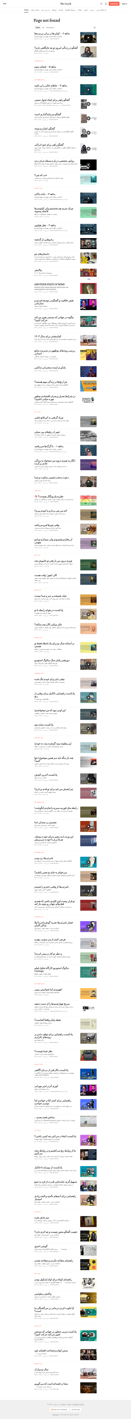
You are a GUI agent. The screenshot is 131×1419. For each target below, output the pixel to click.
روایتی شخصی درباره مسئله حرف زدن (54, 160)
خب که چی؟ (40, 175)
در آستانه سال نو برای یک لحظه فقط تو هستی (54, 645)
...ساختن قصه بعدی (44, 1117)
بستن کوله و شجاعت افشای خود (51, 1350)
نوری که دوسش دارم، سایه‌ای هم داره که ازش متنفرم (51, 764)
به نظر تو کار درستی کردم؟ (48, 953)
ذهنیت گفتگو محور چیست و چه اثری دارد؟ (55, 1231)
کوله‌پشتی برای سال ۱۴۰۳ (47, 336)
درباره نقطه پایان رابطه (41, 1089)
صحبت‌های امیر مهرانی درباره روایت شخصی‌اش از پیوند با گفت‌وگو (55, 164)
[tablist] (44, 27)
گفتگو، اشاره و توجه (44, 128)
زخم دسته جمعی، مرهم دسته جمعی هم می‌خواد (49, 514)
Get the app (75, 1409)
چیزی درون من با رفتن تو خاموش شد (53, 560)
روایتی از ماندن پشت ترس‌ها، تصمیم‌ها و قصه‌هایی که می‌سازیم (54, 1120)
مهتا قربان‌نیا (45, 53)
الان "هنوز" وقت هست (45, 575)
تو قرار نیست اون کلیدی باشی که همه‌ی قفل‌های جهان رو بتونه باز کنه (54, 902)
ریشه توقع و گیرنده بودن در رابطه (45, 792)
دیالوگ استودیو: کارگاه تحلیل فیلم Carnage (51, 969)
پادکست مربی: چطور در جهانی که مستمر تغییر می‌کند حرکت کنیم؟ (55, 1333)
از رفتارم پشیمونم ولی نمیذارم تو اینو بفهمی (53, 541)
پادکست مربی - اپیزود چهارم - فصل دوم (47, 1263)
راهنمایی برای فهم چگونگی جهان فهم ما (47, 1139)
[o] (88, 38)
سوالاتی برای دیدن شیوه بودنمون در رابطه (48, 649)
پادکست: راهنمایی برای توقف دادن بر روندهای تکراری (53, 1036)
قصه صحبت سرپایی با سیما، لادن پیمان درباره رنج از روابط (53, 1156)
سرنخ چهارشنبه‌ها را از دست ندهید (52, 1003)
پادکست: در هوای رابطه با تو (48, 610)
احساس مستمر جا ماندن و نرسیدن (45, 842)
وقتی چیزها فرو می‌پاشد (46, 525)
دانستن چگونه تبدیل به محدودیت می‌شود (47, 1297)
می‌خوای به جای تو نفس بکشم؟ (50, 872)
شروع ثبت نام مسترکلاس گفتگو (44, 51)
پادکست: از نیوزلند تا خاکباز (48, 1167)
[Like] (35, 74)
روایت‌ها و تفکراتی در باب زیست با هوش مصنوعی (50, 728)
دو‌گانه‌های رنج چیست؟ (41, 699)
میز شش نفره (41, 1217)
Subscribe (114, 4)
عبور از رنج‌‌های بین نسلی (47, 432)
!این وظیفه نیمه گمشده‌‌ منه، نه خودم (52, 743)
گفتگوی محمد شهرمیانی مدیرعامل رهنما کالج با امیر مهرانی (53, 402)
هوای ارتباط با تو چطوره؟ (42, 613)
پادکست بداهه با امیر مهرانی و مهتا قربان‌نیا (48, 36)
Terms (69, 1404)
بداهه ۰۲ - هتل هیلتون (45, 225)
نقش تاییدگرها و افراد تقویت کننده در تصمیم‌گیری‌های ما (52, 957)
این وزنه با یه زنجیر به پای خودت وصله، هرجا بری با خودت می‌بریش (53, 838)
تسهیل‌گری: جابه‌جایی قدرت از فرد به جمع (55, 1181)
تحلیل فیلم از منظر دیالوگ (42, 974)
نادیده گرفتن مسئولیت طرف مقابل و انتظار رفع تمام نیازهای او (54, 875)
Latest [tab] (38, 27)
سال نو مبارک (41, 1369)
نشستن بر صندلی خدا (45, 822)
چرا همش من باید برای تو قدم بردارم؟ (53, 789)
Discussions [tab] (50, 27)
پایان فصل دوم (39, 1040)
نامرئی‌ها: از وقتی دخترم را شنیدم (51, 886)
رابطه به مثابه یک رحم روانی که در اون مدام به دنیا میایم (52, 599)
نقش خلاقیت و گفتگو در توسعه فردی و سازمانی (54, 302)
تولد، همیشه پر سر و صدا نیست (50, 595)
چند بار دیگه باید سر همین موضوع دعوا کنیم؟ (53, 759)
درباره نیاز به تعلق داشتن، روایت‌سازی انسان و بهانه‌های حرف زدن (55, 1170)
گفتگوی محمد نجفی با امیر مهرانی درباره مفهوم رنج (51, 385)
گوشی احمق (40, 1246)
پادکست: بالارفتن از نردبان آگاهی (51, 1070)
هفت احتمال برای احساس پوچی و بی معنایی (48, 178)
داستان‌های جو (41, 254)
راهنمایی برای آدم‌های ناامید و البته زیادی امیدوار (55, 1197)
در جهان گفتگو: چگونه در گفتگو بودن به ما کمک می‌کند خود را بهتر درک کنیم (55, 149)
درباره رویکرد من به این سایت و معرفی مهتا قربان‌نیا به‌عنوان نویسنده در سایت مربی (53, 1008)
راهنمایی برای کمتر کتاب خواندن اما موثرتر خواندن (52, 1102)
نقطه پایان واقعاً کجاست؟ (47, 1020)
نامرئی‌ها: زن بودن (43, 858)
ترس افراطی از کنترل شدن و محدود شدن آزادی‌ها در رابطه (53, 942)
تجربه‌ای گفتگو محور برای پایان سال (45, 663)
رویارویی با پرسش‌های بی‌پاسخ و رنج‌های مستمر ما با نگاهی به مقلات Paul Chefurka (54, 1074)
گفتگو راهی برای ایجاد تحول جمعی (52, 100)
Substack (55, 1415)
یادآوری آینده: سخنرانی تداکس (50, 367)
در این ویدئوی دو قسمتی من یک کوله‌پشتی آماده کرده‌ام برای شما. (55, 339)
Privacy (63, 1404)
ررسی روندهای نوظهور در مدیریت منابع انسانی (54, 352)
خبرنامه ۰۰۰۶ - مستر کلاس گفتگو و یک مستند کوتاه (50, 1249)
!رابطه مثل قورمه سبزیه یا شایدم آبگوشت (56, 808)
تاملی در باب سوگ (40, 778)
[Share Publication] (106, 4)
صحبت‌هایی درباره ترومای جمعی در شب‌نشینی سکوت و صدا (53, 242)
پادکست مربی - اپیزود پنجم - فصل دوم (46, 1235)
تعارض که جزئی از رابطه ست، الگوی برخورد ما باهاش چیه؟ (53, 811)
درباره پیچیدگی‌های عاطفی (43, 1023)
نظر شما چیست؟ (43, 1051)
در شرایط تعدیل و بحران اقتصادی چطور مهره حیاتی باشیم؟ (54, 397)
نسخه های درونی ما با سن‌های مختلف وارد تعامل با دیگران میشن (55, 627)
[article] (65, 37)
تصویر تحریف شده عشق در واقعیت (45, 713)
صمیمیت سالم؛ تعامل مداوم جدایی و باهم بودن (49, 682)
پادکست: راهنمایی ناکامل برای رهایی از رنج (54, 695)
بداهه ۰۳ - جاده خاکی (44, 194)
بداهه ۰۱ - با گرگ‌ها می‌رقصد (48, 446)
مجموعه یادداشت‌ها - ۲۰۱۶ (43, 273)
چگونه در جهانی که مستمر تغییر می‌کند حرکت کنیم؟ (54, 319)
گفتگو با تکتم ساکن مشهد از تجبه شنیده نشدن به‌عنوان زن (53, 861)
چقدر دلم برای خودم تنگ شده (49, 679)
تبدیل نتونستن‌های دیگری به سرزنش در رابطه (48, 746)
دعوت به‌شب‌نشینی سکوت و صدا (51, 477)
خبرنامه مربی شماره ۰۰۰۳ (42, 1387)
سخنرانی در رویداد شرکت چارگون (45, 356)
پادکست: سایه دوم (43, 724)
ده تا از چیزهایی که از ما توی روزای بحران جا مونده (50, 466)
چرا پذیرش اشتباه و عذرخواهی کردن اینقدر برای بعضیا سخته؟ (54, 545)
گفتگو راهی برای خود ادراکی (49, 144)
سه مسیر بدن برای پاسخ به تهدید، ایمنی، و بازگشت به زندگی (53, 499)
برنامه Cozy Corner (40, 306)
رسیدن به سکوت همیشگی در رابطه (45, 214)
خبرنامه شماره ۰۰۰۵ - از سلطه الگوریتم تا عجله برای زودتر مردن (55, 1282)
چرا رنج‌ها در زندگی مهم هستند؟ (50, 381)
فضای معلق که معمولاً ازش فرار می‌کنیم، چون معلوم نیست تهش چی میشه (55, 579)
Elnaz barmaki (47, 105)
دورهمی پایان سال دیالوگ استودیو (51, 660)
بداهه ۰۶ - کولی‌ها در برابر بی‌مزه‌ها (52, 33)
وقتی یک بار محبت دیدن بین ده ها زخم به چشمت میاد (51, 420)
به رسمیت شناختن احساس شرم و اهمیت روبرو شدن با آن (53, 907)
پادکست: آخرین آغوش (45, 774)
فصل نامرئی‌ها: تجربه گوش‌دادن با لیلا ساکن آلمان (53, 924)
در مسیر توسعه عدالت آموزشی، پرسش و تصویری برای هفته (53, 1185)
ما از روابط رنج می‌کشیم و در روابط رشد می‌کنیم (55, 1152)
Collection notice (78, 1404)
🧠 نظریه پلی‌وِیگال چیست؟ (48, 496)
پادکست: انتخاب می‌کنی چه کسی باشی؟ (55, 1136)
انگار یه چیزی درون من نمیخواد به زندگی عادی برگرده (54, 462)
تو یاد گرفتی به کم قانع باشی (48, 417)
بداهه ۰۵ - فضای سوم (45, 66)
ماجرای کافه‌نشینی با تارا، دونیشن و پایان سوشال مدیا (51, 1220)
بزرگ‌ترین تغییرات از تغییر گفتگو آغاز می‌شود (48, 103)
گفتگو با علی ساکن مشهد (42, 890)
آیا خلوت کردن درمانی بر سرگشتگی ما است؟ (54, 1309)
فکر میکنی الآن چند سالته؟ (48, 624)
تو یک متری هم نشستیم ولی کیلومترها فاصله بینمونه (53, 210)
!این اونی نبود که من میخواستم (50, 710)
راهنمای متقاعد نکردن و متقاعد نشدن (53, 1260)
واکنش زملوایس (42, 1293)
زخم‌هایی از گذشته (44, 239)
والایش (38, 270)
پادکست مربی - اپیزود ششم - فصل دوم (47, 1202)
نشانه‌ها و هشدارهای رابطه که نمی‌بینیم (46, 992)
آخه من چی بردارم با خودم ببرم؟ (50, 510)
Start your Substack (60, 1409)
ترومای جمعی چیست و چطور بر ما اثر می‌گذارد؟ (49, 435)
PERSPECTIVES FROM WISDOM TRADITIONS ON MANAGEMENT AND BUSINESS (51, 288)
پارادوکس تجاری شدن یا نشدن (44, 1054)
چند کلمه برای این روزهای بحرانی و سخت (47, 528)
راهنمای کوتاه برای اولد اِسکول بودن (53, 1279)
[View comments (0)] (50, 41)
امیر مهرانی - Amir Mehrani (51, 39)
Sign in (124, 4)
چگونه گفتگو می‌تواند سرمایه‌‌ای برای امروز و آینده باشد (52, 117)
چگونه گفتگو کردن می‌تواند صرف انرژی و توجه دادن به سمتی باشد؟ (54, 132)
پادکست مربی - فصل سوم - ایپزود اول (46, 928)
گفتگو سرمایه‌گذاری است (47, 114)
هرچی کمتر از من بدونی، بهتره (50, 939)
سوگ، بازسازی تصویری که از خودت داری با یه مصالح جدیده (53, 564)
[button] (26, 9)
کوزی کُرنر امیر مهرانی (46, 1086)
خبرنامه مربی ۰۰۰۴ (40, 1353)
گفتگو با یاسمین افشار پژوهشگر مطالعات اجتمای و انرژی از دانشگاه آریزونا (53, 1338)
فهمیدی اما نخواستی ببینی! (48, 989)
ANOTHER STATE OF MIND (49, 284)
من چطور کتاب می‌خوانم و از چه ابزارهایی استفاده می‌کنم (53, 1106)
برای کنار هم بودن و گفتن (42, 480)
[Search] (101, 4)
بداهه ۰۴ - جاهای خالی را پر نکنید (50, 85)
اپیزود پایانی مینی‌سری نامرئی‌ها (44, 825)
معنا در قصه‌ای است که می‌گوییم (51, 1383)
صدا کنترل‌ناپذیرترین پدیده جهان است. (46, 1372)
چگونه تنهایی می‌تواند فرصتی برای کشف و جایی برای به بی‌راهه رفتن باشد (54, 1315)
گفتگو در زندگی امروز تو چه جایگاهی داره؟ (56, 47)
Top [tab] (43, 27)
